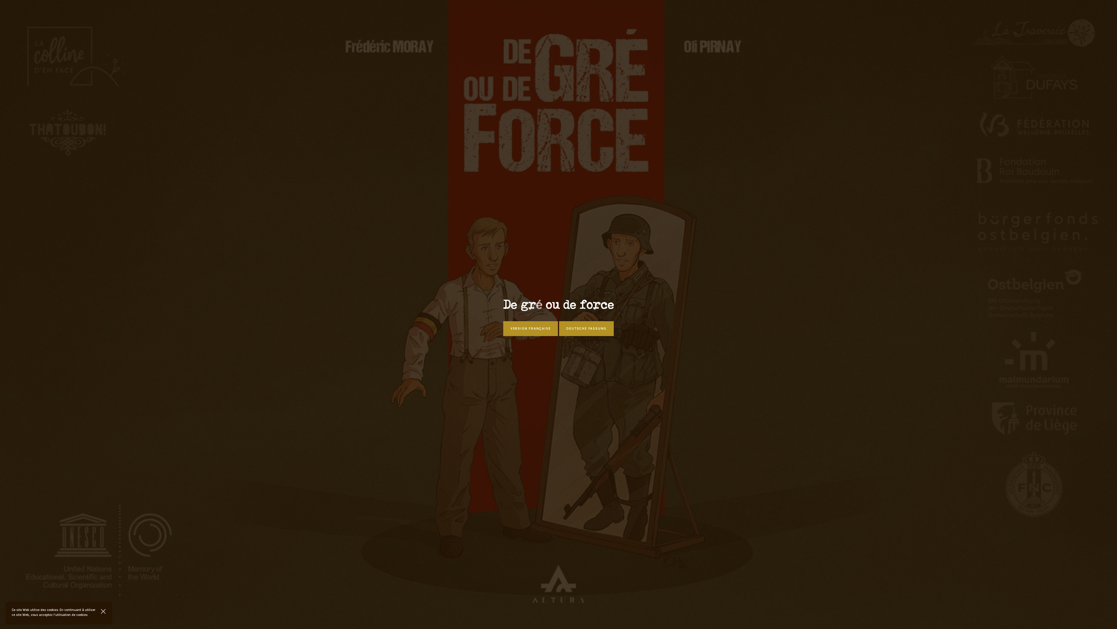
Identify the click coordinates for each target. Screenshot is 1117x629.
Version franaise (531, 329)
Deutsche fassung (586, 329)
